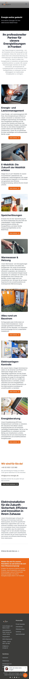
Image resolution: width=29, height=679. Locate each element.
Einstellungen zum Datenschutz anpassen (7, 665)
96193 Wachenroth (7, 639)
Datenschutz (5, 660)
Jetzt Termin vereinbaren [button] (9, 484)
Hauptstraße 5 (6, 636)
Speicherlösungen (20, 634)
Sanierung (18, 631)
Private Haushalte (20, 624)
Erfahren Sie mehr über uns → (10, 551)
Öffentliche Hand (20, 629)
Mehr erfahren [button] (13, 137)
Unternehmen (19, 626)
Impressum (5, 657)
